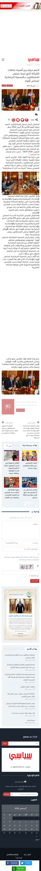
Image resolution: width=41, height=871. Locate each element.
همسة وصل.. (31, 720)
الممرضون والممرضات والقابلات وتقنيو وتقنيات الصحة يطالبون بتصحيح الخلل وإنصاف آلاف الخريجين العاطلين (20, 677)
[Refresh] (38, 565)
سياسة (3, 86)
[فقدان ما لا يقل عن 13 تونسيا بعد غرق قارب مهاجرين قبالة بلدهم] (29, 482)
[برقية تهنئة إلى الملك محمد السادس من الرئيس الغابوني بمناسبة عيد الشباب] (11, 482)
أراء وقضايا (33, 459)
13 (19, 825)
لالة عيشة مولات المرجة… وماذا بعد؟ (23, 713)
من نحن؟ (18, 857)
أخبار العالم (9, 86)
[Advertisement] (20, 32)
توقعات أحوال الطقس (28, 687)
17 (36, 829)
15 (9, 825)
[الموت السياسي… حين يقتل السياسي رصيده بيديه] (29, 455)
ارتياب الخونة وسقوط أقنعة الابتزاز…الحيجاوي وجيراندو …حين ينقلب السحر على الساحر (20, 705)
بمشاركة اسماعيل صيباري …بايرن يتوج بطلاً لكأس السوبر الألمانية (21, 695)
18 (31, 829)
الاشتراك (6, 794)
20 (19, 829)
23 (4, 829)
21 (14, 829)
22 (9, 829)
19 (25, 829)
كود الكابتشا (35, 576)
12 (25, 825)
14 (14, 825)
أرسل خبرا (27, 854)
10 (36, 825)
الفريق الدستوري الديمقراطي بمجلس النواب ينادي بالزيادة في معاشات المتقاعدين (10, 429)
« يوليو (37, 839)
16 (4, 825)
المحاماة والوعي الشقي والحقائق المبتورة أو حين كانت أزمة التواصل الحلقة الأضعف (21, 666)
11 (31, 825)
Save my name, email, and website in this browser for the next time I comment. (22, 558)
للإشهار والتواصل (12, 854)
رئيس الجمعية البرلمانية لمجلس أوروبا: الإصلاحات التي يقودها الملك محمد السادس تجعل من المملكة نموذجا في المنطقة (31, 431)
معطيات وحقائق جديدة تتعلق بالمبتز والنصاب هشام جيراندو (20, 656)
